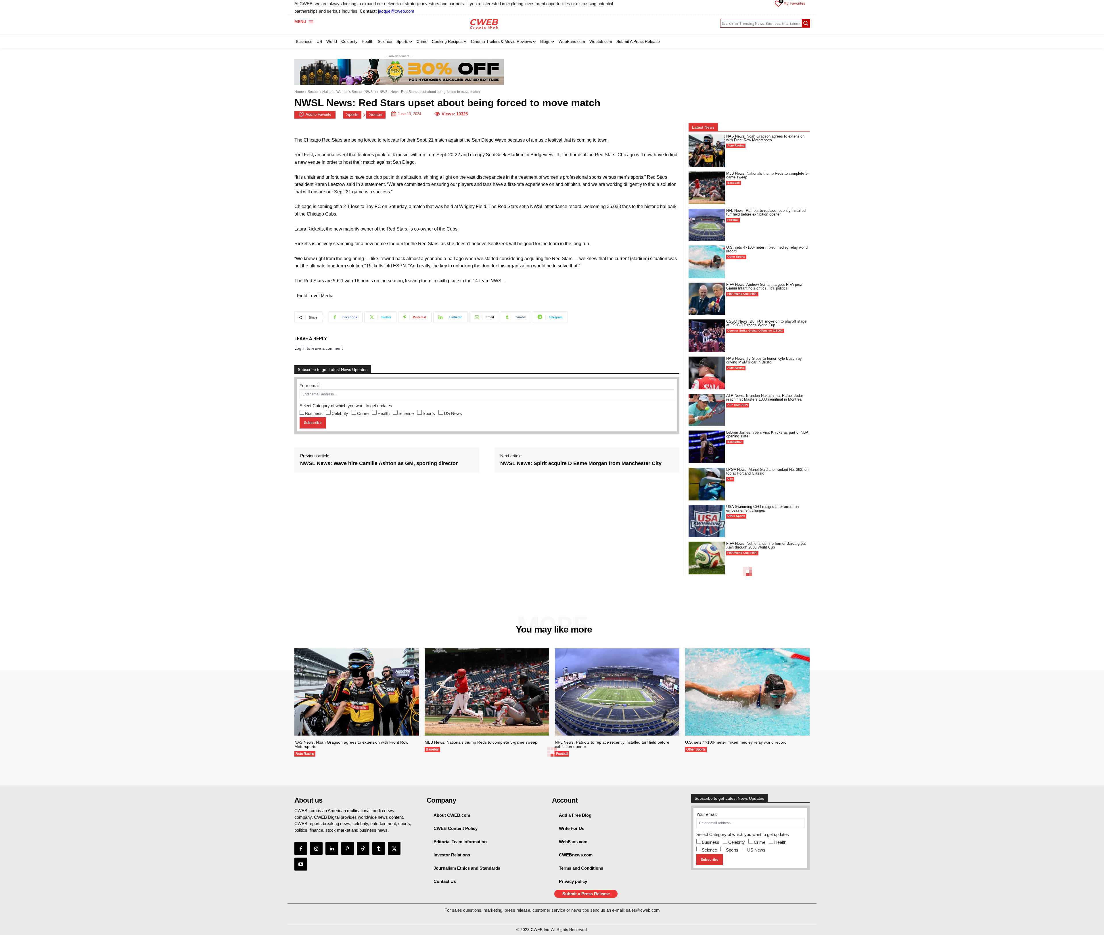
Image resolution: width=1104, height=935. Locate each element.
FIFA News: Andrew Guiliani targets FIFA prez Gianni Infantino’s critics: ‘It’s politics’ (764, 286)
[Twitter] (394, 848)
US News (453, 413)
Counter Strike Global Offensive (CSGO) (755, 330)
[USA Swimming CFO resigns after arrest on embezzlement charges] (707, 521)
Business (314, 413)
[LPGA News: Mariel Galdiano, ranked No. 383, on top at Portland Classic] (707, 484)
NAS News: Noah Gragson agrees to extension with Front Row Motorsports (765, 138)
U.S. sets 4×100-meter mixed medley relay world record (767, 249)
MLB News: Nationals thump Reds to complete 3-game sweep (767, 175)
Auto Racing (735, 145)
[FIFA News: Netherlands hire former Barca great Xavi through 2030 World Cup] (707, 558)
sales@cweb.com (643, 910)
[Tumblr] (378, 848)
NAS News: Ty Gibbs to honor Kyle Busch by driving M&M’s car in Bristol (764, 360)
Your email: (310, 385)
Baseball (733, 182)
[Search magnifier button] (806, 23)
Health (383, 413)
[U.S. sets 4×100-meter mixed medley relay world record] (707, 261)
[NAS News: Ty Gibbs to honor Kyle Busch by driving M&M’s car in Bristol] (707, 373)
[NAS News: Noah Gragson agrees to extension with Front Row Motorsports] (707, 150)
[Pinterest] (347, 848)
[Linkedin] (331, 848)
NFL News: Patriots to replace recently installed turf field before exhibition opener (766, 212)
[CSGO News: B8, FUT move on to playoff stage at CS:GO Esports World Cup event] (707, 335)
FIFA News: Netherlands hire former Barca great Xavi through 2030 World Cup (766, 545)
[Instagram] (316, 848)
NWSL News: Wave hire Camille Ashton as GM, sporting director (379, 463)
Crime (363, 413)
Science (406, 413)
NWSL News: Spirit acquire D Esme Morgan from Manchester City (581, 463)
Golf (730, 478)
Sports (352, 114)
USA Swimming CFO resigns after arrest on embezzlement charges (762, 508)
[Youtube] (300, 864)
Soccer (313, 92)
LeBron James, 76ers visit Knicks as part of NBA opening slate (767, 434)
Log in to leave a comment (318, 348)
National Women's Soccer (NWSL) (349, 92)
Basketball (734, 441)
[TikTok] (363, 848)
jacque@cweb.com (396, 11)
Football (733, 219)
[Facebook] (300, 848)
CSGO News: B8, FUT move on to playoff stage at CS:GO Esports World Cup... (766, 323)
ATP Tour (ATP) (737, 404)
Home (299, 92)
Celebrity (339, 413)
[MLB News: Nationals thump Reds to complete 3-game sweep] (707, 188)
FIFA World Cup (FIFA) (742, 293)
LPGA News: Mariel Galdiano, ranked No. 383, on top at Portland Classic (767, 471)
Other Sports (736, 256)
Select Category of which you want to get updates (346, 405)
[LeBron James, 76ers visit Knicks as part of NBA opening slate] (707, 447)
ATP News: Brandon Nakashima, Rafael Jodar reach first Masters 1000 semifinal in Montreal (764, 397)
